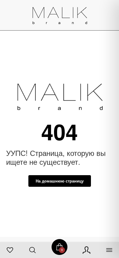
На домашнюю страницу (60, 181)
